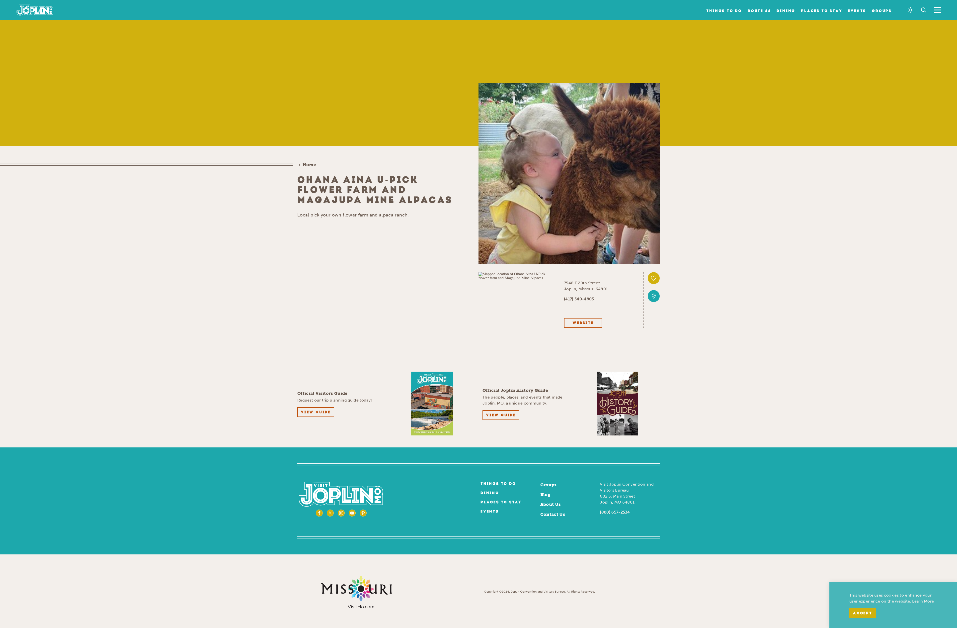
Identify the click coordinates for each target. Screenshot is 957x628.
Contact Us (552, 514)
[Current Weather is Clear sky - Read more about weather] (910, 10)
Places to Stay (821, 11)
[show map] (654, 296)
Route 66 (759, 11)
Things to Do (724, 11)
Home (309, 165)
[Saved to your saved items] (653, 278)
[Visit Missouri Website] (356, 591)
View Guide (316, 412)
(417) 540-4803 (579, 299)
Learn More (923, 601)
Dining (786, 11)
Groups (882, 11)
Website (583, 323)
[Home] (35, 10)
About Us (550, 504)
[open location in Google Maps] (517, 275)
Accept (862, 613)
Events (857, 11)
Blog (545, 494)
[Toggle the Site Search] (923, 9)
